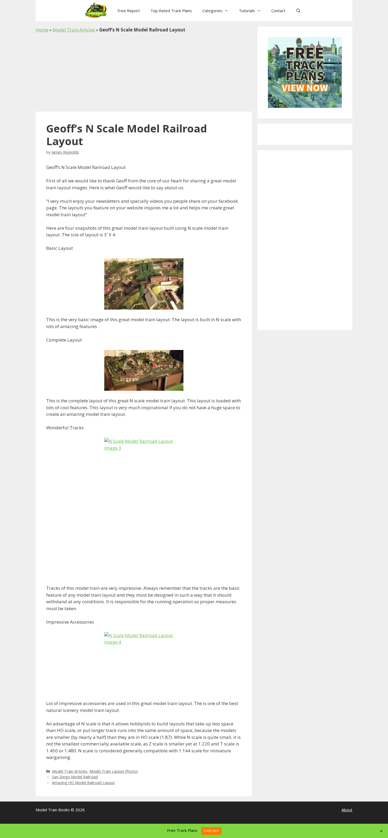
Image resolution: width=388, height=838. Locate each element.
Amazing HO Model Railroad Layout (83, 782)
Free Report (128, 10)
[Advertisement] (144, 72)
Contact (278, 10)
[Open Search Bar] (298, 10)
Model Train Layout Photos (113, 771)
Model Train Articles (74, 30)
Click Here (211, 830)
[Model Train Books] (97, 10)
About (347, 809)
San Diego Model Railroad (75, 776)
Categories (212, 10)
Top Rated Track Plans (171, 10)
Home (42, 30)
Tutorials (247, 10)
